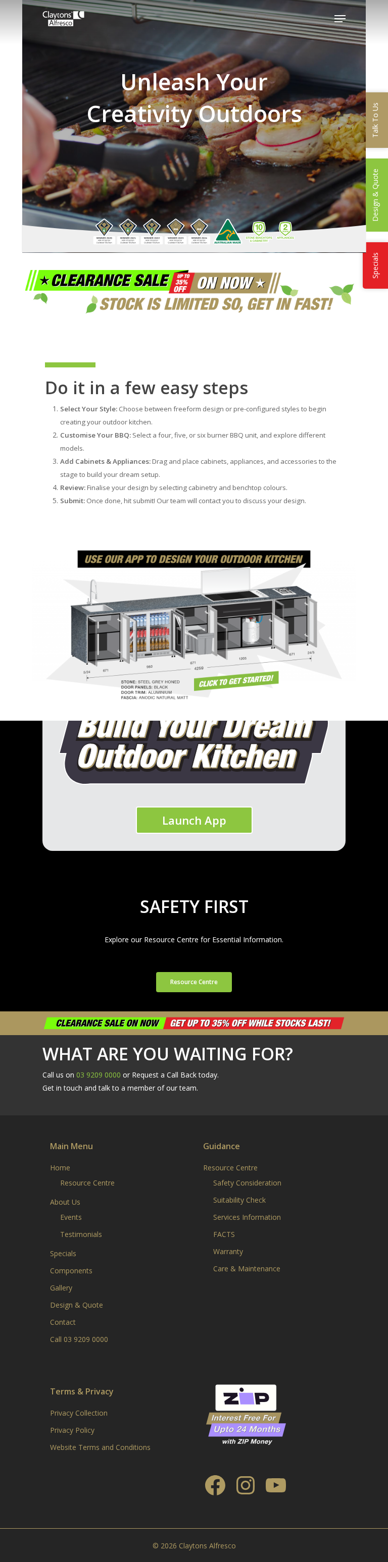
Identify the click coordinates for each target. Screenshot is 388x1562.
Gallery (61, 1287)
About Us (65, 1202)
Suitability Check (239, 1200)
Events (71, 1217)
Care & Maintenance (246, 1268)
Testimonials (81, 1234)
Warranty (228, 1251)
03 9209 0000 (98, 1075)
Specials (63, 1253)
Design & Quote (76, 1305)
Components (71, 1270)
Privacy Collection (79, 1413)
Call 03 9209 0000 (79, 1339)
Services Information (247, 1217)
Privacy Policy (72, 1430)
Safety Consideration (247, 1183)
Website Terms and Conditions (100, 1447)
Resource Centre (87, 1183)
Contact (63, 1322)
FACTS (224, 1234)
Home (60, 1167)
